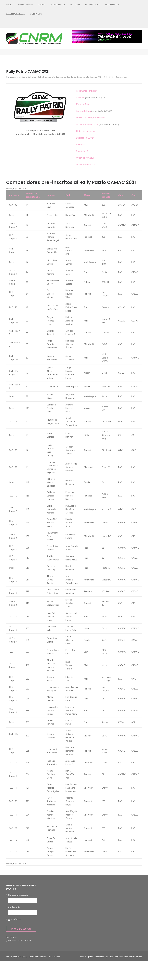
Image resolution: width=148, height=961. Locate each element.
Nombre (51, 195)
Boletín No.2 (82, 151)
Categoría (14, 195)
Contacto (36, 13)
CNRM (41, 4)
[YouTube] (136, 23)
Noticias (75, 4)
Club (120, 195)
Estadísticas (92, 4)
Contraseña (14, 907)
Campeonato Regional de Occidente (59, 77)
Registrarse (11, 937)
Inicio (9, 4)
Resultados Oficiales (85, 165)
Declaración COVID (85, 138)
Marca (87, 195)
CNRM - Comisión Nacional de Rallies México (41, 957)
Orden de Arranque (85, 158)
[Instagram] (130, 23)
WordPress (137, 957)
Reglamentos (112, 4)
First (67, 195)
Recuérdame (16, 919)
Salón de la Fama (15, 13)
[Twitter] (125, 23)
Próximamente (25, 4)
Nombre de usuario (18, 895)
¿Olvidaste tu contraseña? (18, 940)
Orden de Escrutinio (85, 131)
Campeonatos (57, 4)
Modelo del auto (106, 195)
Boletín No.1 (81, 144)
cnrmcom (123, 77)
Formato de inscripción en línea (90, 118)
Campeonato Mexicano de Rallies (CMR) (24, 77)
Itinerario (80, 98)
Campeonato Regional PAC (89, 77)
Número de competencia (33, 195)
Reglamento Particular (86, 91)
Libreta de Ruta (83, 111)
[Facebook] (120, 23)
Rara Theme (115, 957)
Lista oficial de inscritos (87, 124)
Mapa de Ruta (82, 104)
